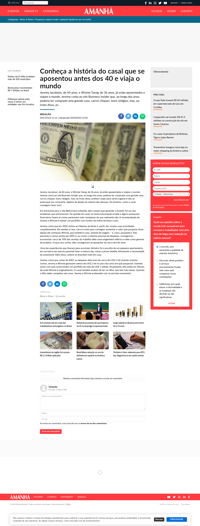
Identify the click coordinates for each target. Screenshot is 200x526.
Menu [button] (15, 2)
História (38, 497)
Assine (171, 11)
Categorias (50, 11)
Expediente (67, 497)
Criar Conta (186, 3)
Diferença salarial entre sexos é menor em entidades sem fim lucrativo (21, 102)
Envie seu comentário (51, 431)
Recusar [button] (159, 519)
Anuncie (156, 11)
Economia (60, 296)
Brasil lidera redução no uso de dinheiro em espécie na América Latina (91, 355)
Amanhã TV (31, 11)
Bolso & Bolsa (46, 296)
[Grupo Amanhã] (98, 10)
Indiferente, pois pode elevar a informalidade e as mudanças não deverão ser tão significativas (170, 290)
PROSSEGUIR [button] (176, 519)
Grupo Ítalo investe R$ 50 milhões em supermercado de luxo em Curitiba (170, 104)
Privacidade (185, 504)
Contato (186, 11)
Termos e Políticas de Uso (169, 504)
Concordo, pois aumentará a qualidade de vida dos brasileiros (171, 250)
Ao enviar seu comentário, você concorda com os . (73, 424)
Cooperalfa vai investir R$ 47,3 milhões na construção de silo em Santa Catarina (170, 120)
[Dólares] (92, 152)
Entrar (174, 3)
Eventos (13, 11)
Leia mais (100, 472)
